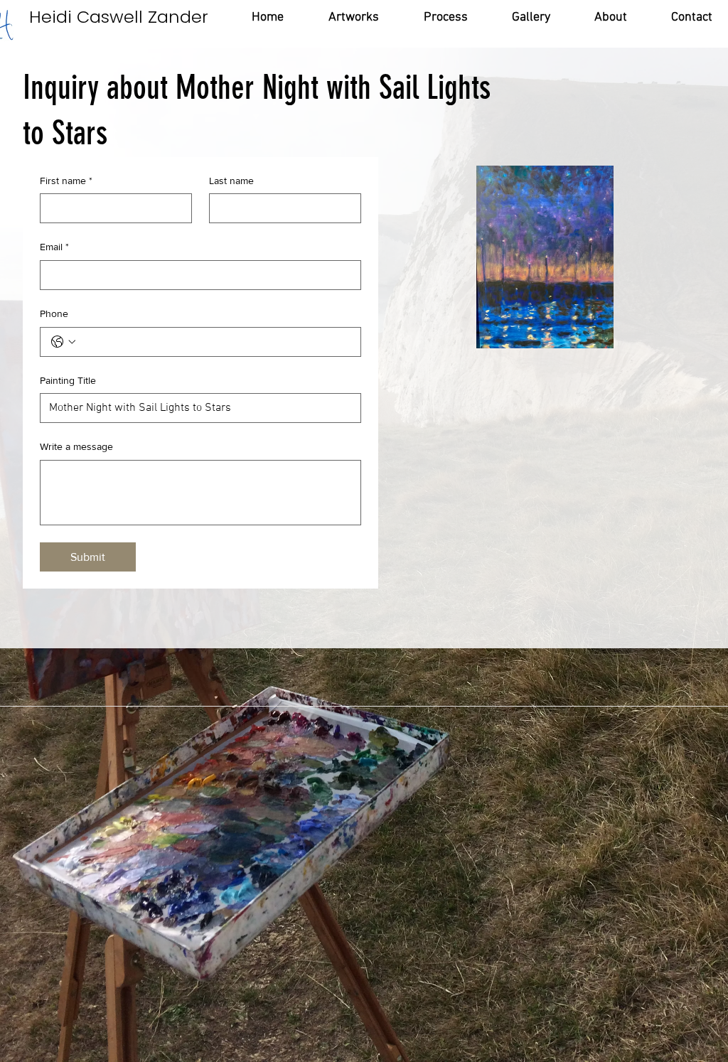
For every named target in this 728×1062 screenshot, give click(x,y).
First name (66, 180)
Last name (231, 180)
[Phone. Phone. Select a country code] (63, 341)
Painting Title (68, 380)
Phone (54, 313)
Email (54, 246)
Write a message (76, 446)
